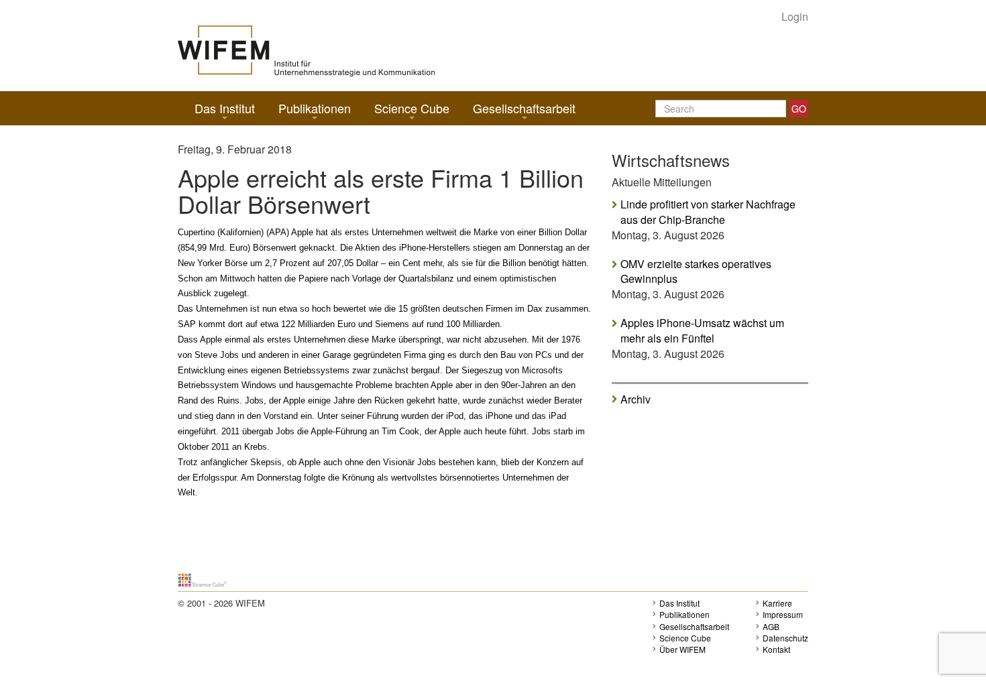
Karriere (777, 603)
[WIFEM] (306, 50)
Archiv (635, 398)
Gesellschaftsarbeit (524, 108)
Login (794, 16)
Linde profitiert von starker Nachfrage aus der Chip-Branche (708, 212)
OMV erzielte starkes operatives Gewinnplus (695, 272)
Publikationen (314, 108)
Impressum (783, 614)
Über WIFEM (682, 649)
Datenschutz (785, 637)
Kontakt (776, 649)
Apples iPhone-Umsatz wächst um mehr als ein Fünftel (702, 331)
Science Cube (411, 108)
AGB (771, 626)
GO (798, 108)
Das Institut (225, 108)
